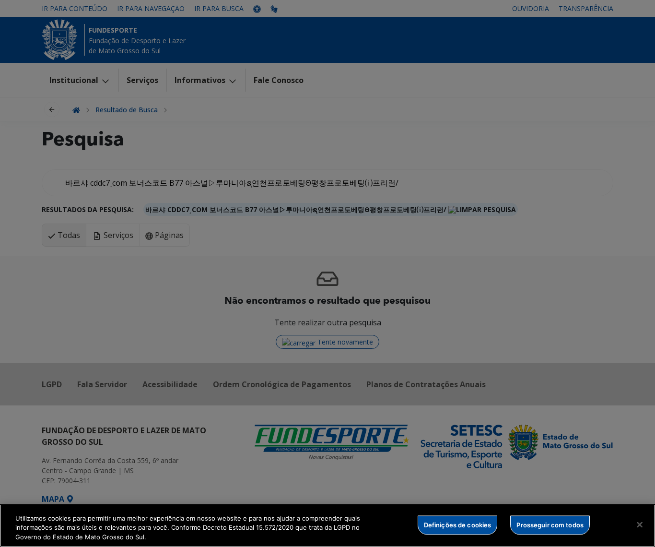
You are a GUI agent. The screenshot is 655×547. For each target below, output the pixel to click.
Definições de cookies (457, 524)
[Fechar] (639, 524)
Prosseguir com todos (550, 524)
